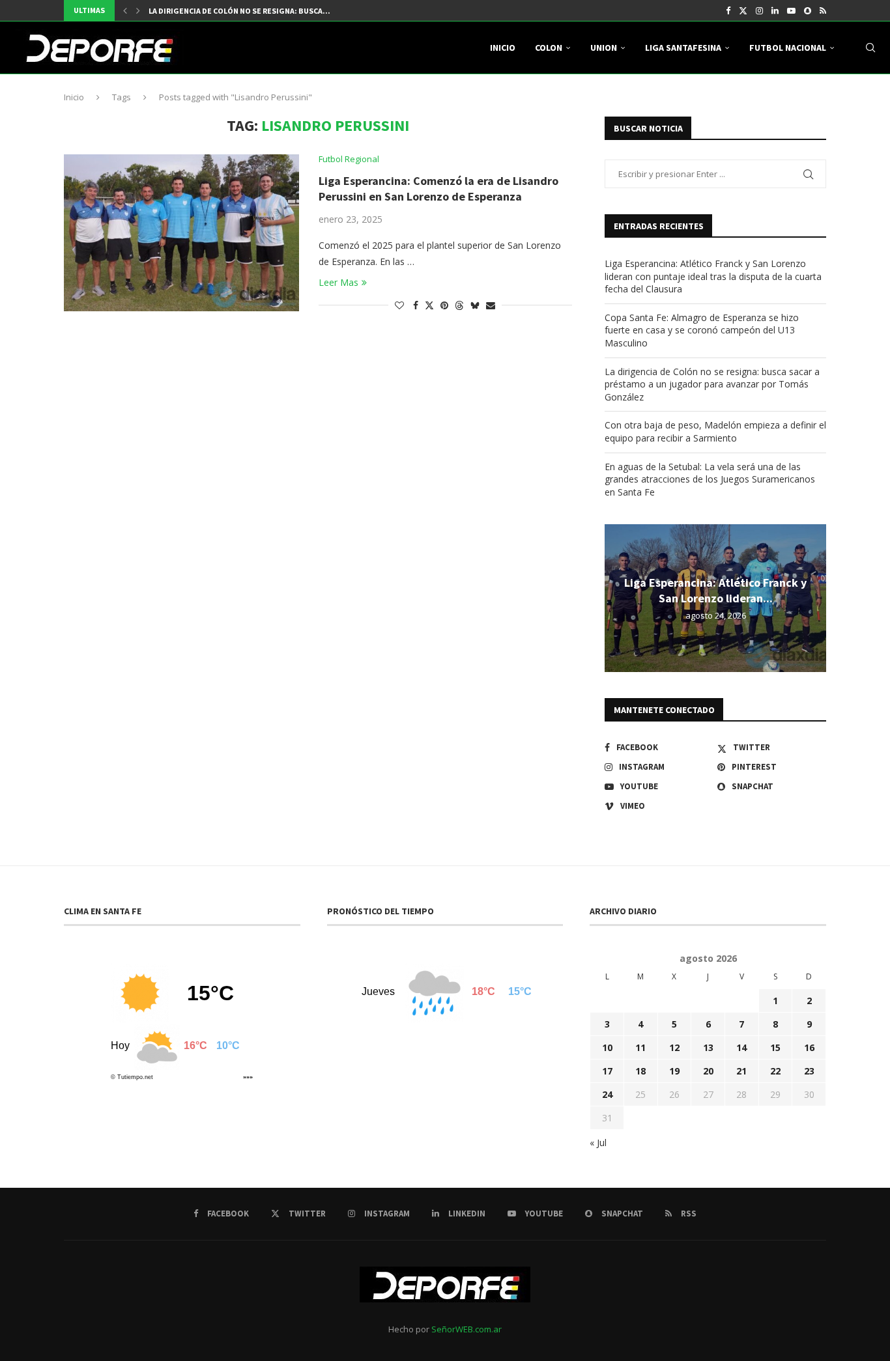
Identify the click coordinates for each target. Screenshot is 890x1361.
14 (741, 1047)
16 (809, 1047)
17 (607, 1071)
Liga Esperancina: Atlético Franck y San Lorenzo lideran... (715, 590)
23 (809, 1071)
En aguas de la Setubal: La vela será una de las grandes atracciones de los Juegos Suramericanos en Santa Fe (710, 479)
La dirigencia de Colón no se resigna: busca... (239, 11)
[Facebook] (728, 10)
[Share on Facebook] (415, 305)
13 (708, 1047)
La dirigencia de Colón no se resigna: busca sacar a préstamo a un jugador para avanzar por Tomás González (712, 384)
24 (607, 1094)
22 (775, 1071)
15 (775, 1047)
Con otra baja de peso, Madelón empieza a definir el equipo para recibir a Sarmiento (715, 431)
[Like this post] (399, 305)
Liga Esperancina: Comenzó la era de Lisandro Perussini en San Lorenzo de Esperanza (438, 188)
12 (674, 1047)
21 (741, 1071)
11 (640, 1047)
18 (640, 1071)
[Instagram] (759, 10)
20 (708, 1071)
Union (603, 47)
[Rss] (823, 10)
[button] (125, 10)
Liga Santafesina (683, 47)
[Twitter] (743, 10)
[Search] (870, 47)
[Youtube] (791, 10)
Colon (548, 47)
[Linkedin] (775, 10)
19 (674, 1071)
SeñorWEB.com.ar (466, 1329)
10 (607, 1047)
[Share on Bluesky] (475, 305)
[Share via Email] (490, 305)
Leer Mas (338, 282)
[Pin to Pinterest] (444, 305)
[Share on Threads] (459, 305)
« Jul (598, 1142)
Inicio (502, 47)
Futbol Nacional (787, 47)
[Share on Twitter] (429, 305)
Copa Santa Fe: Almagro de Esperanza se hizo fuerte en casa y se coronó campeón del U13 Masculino (702, 330)
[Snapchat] (807, 10)
